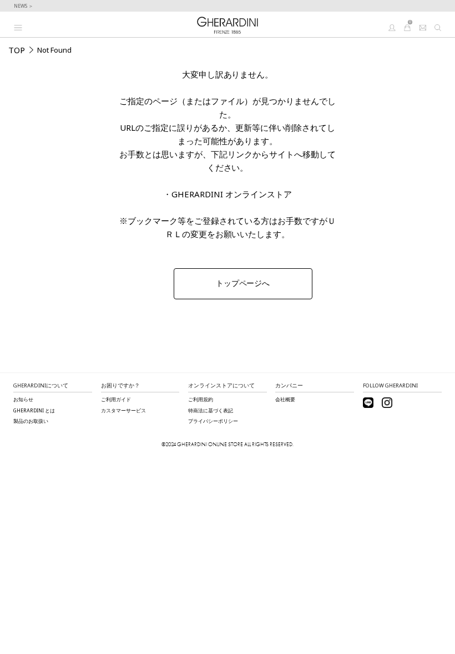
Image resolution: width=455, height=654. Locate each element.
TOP (16, 49)
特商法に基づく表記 (210, 410)
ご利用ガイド (116, 399)
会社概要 (285, 399)
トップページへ (243, 283)
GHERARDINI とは (34, 410)
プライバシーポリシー (213, 421)
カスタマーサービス (123, 410)
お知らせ (23, 399)
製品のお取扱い (30, 421)
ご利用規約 (200, 399)
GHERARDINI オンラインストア (231, 194)
